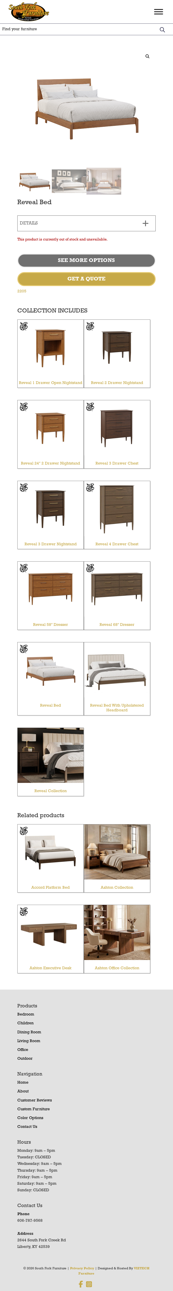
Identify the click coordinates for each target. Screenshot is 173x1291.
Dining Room (29, 1032)
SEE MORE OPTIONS (86, 260)
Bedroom (25, 1015)
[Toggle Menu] (158, 11)
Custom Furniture (33, 1109)
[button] (147, 56)
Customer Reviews (34, 1101)
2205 (21, 291)
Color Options (30, 1118)
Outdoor (25, 1059)
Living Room (28, 1041)
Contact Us (27, 1127)
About (23, 1092)
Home (22, 1083)
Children (25, 1023)
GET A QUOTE (86, 279)
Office (22, 1050)
